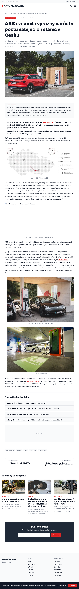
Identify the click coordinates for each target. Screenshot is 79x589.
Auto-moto (13, 13)
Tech (29, 561)
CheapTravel (58, 572)
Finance (30, 575)
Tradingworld (58, 564)
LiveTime (57, 561)
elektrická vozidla (33, 381)
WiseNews (57, 570)
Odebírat (56, 535)
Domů (6, 13)
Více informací (51, 585)
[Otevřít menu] (75, 6)
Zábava (30, 570)
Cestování (31, 572)
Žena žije (57, 567)
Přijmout (72, 585)
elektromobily (48, 122)
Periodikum (57, 575)
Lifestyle (30, 567)
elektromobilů (63, 260)
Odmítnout (62, 585)
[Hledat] (71, 6)
